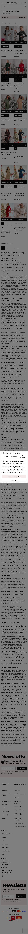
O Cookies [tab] (22, 456)
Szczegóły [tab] (14, 456)
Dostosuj (13, 480)
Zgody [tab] (6, 456)
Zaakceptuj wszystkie (14, 476)
